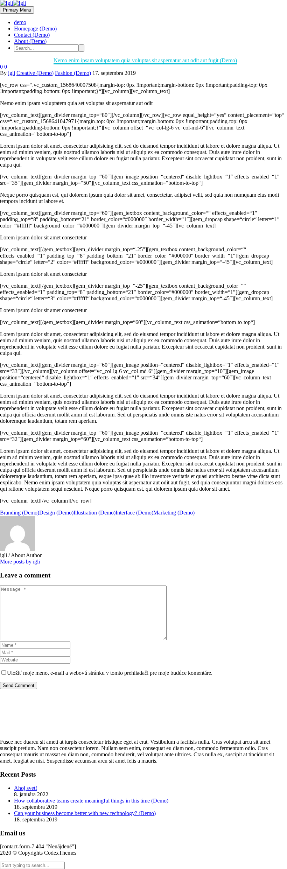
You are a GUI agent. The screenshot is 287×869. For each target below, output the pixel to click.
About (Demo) (30, 41)
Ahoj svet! (25, 788)
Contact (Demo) (32, 35)
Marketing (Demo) (174, 513)
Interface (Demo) (134, 513)
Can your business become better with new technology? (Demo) (85, 813)
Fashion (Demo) (73, 73)
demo (20, 22)
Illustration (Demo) (94, 513)
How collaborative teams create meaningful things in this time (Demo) (91, 801)
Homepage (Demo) (35, 28)
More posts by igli (20, 562)
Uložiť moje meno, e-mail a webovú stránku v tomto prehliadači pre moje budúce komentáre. (109, 673)
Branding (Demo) (19, 513)
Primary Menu (17, 10)
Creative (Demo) (35, 73)
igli (11, 73)
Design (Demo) (56, 513)
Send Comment (18, 685)
